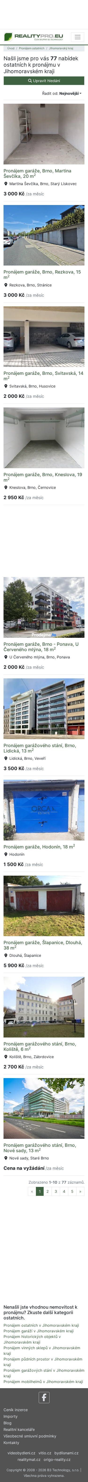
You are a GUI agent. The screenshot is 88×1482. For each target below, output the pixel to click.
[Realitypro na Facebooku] (44, 1397)
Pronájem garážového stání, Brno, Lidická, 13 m (40, 748)
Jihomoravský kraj (61, 48)
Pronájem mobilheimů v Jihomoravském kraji (43, 1381)
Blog (7, 1423)
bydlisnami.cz (66, 1453)
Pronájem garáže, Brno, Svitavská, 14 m (44, 375)
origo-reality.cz (57, 1459)
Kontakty (11, 1442)
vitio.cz (44, 1453)
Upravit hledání (46, 80)
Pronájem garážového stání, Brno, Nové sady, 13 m (40, 1147)
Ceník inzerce (16, 1409)
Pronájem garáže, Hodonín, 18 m (39, 847)
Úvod (10, 48)
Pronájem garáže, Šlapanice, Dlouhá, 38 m (43, 945)
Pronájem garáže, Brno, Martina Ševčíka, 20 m (37, 173)
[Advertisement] (44, 14)
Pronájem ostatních (31, 48)
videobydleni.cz (21, 1453)
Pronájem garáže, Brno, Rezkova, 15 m (42, 274)
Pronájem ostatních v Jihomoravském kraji (41, 1325)
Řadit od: (60, 93)
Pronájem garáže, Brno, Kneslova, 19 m (43, 477)
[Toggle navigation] (77, 37)
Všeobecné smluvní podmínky (30, 1436)
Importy (11, 1416)
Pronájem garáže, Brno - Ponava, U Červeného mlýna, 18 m (41, 646)
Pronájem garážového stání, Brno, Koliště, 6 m (40, 1046)
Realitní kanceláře (19, 1429)
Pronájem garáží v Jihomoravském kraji (39, 1331)
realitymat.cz (29, 1459)
